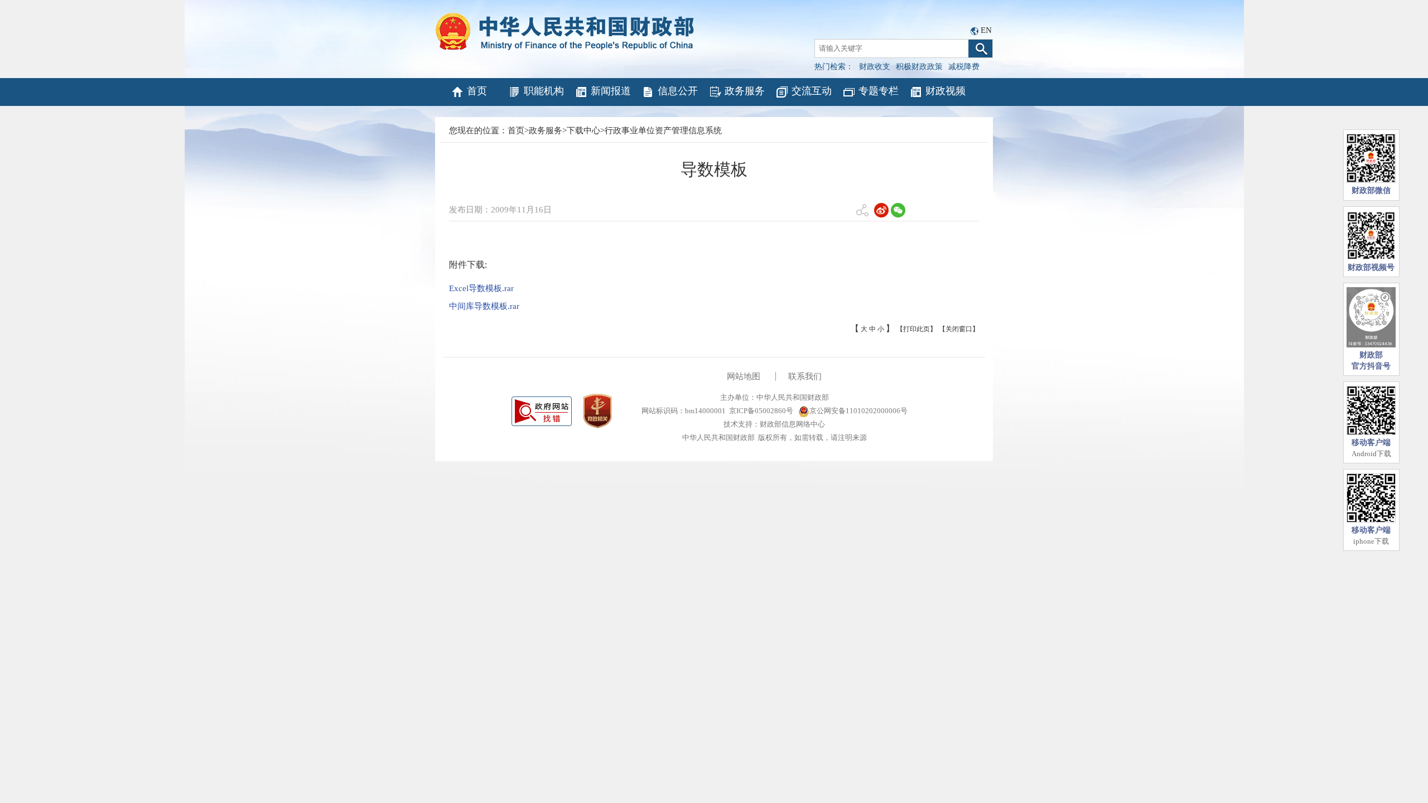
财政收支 (874, 66)
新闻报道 (611, 90)
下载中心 (583, 130)
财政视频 (945, 90)
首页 (477, 90)
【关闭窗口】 (959, 329)
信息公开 (678, 90)
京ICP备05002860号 (761, 411)
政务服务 (745, 90)
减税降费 (964, 66)
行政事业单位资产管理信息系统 (663, 130)
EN (986, 30)
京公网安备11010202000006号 (858, 411)
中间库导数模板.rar (484, 306)
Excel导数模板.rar (481, 288)
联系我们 (805, 376)
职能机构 (544, 90)
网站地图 (743, 376)
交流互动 (812, 90)
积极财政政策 (919, 66)
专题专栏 (878, 90)
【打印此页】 (916, 329)
